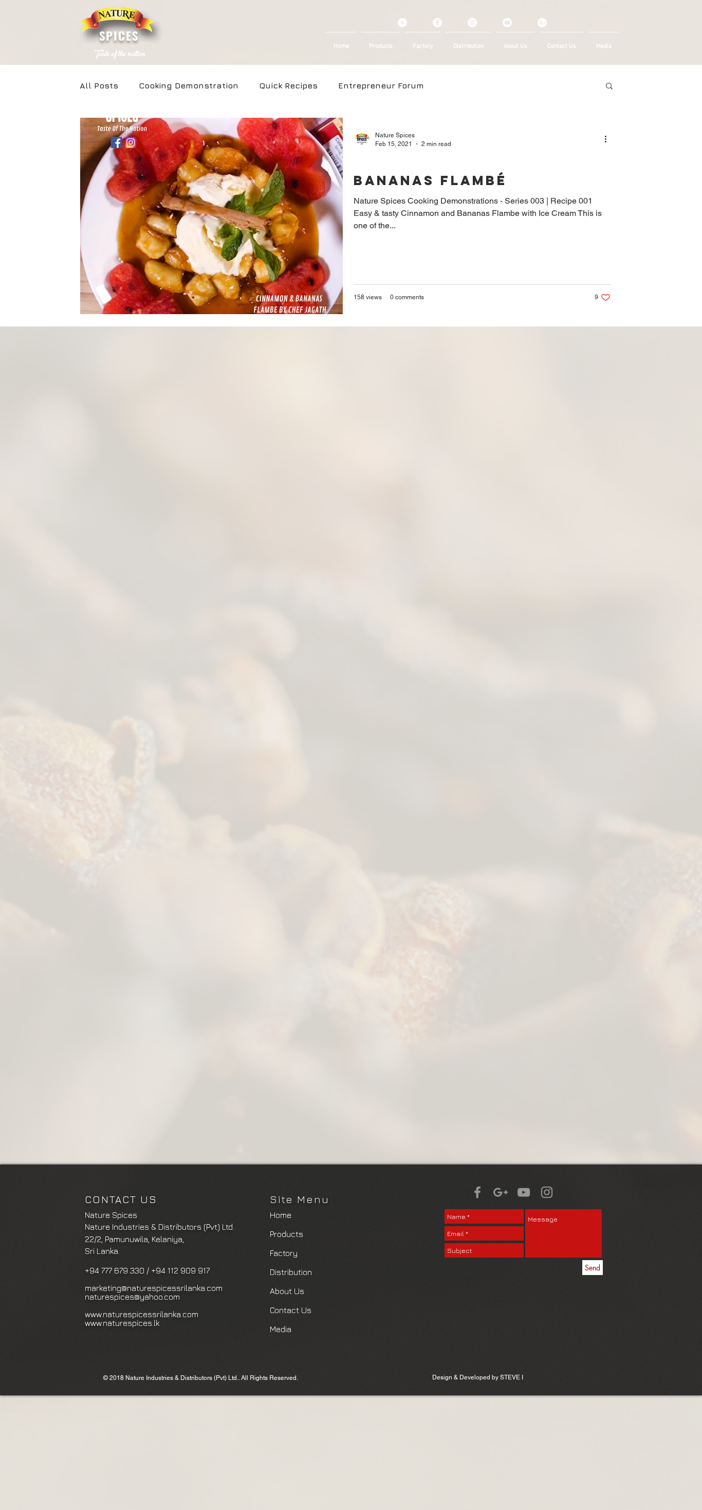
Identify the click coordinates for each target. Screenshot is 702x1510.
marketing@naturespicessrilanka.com (154, 1288)
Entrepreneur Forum (381, 85)
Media (280, 1329)
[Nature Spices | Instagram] (472, 22)
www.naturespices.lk (122, 1322)
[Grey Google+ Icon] (500, 1192)
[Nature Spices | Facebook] (437, 22)
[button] (609, 86)
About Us (287, 1291)
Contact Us (290, 1310)
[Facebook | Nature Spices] (477, 1192)
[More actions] (609, 139)
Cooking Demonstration (188, 85)
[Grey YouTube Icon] (523, 1192)
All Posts (99, 85)
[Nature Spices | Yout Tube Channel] (507, 22)
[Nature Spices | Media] (402, 22)
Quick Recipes (288, 85)
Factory (284, 1253)
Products (286, 1234)
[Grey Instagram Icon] (547, 1192)
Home (280, 1215)
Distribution (291, 1272)
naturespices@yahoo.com (132, 1296)
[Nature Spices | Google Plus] (542, 22)
